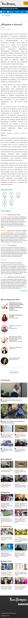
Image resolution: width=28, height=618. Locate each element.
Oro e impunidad (12, 245)
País (22, 11)
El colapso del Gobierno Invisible (16, 315)
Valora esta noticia (6, 190)
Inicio (4, 11)
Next (27, 11)
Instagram (23, 604)
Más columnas (14, 372)
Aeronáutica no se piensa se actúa (15, 326)
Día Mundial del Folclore (14, 215)
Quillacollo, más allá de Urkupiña (16, 277)
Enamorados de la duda (14, 358)
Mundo (17, 11)
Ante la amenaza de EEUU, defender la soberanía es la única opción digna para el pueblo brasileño (15, 338)
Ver (3, 15)
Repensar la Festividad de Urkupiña (17, 231)
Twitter (21, 604)
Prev (0, 11)
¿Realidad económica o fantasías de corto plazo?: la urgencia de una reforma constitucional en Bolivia (16, 306)
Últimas (11, 11)
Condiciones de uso (5, 615)
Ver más (2, 461)
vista (2, 382)
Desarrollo (7, 15)
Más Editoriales (23, 290)
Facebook (19, 604)
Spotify (27, 604)
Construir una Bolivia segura (15, 347)
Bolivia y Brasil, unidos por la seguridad (11, 263)
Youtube (25, 604)
